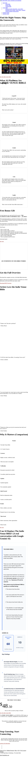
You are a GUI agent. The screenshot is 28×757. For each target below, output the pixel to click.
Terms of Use (3, 750)
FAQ (19, 750)
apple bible (7, 4)
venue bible (5, 7)
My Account (23, 750)
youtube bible (8, 6)
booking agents (6, 12)
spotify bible (8, 5)
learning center (6, 13)
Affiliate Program (10, 750)
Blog (16, 750)
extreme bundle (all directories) (12, 11)
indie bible (5, 2)
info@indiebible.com (4, 755)
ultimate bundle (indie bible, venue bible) (14, 9)
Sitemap (1, 751)
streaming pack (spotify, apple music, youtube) (15, 10)
